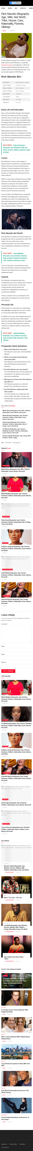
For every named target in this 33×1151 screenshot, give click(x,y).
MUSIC (10, 8)
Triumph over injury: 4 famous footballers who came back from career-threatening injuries (14, 981)
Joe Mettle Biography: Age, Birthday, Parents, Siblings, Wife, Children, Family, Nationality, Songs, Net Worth (15, 927)
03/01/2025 (17, 931)
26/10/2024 (17, 961)
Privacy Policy (13, 1144)
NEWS (31, 8)
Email (3, 654)
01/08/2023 (9, 1094)
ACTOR (3, 1007)
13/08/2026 (4, 833)
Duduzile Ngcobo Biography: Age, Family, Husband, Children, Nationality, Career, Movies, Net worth (16, 601)
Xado (4, 30)
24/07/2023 (9, 1121)
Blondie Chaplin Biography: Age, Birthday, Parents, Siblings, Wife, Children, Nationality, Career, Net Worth (16, 868)
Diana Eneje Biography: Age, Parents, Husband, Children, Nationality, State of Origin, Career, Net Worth (15, 424)
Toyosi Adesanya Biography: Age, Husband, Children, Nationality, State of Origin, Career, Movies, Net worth (15, 829)
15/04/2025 (17, 872)
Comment (4, 624)
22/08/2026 (4, 500)
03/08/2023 (9, 1041)
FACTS (5, 975)
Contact (23, 8)
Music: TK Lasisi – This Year (13, 897)
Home (3, 8)
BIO (16, 8)
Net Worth (8, 442)
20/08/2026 (4, 552)
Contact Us (4, 1144)
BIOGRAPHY (6, 465)
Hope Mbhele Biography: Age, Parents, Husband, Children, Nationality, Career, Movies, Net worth (16, 575)
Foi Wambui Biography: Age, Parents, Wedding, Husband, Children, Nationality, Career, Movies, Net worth (15, 430)
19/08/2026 (4, 807)
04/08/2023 (9, 1014)
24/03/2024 (11, 985)
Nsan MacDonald (9, 872)
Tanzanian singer (6, 65)
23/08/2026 (4, 473)
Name (3, 646)
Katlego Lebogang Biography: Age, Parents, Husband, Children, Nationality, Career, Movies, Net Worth (16, 548)
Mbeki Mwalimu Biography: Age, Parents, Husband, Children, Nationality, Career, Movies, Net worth (15, 417)
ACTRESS (5, 543)
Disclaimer (22, 1144)
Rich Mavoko (16, 442)
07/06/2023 (12, 30)
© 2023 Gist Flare (5, 1147)
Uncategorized (7, 490)
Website (3, 662)
